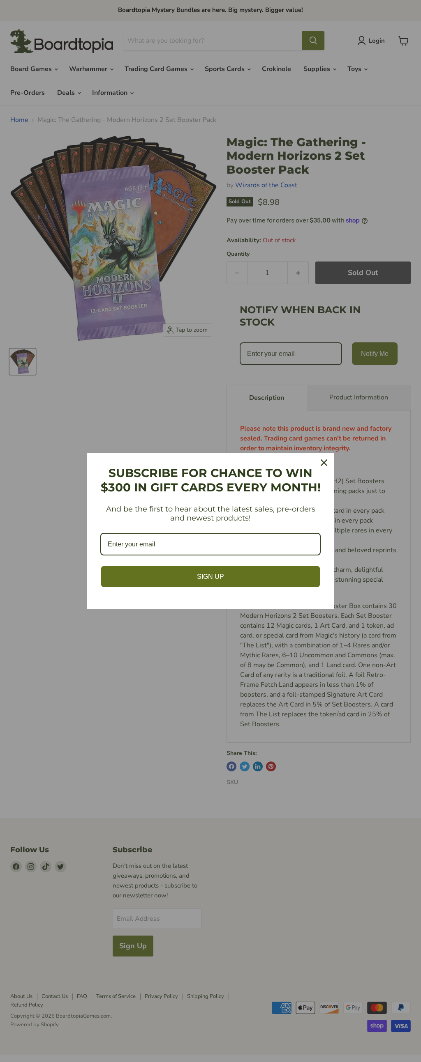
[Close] (324, 463)
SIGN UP (210, 576)
